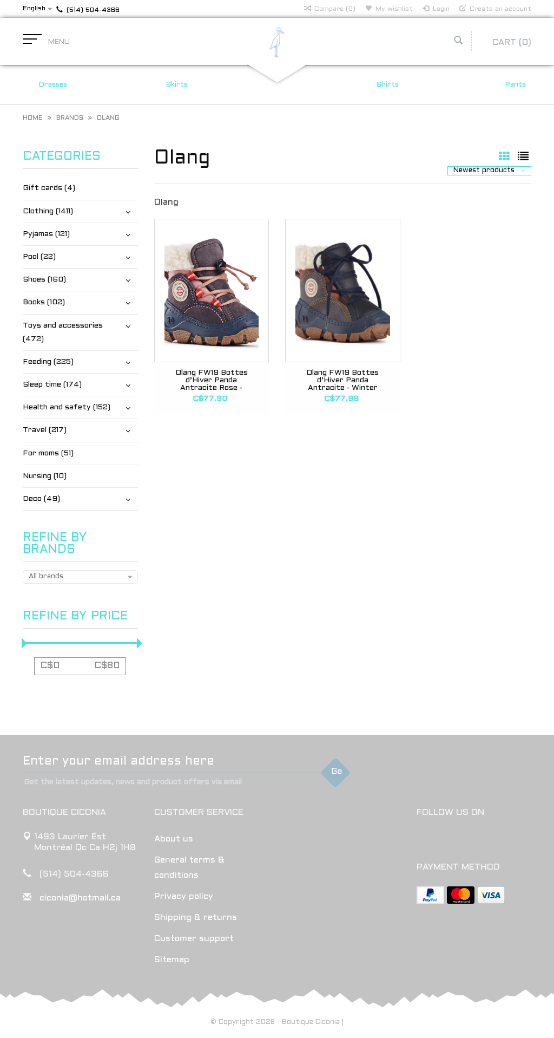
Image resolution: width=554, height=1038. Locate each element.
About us (173, 839)
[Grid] (505, 158)
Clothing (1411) (48, 211)
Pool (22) (39, 256)
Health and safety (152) (66, 407)
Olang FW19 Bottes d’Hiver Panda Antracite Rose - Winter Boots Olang (211, 380)
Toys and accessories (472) (63, 332)
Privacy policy (183, 896)
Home (33, 118)
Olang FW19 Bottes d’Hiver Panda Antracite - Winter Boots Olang (342, 380)
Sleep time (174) (52, 384)
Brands (69, 118)
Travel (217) (45, 430)
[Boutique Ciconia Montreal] (277, 42)
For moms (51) (48, 453)
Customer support (194, 939)
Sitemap (171, 960)
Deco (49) (41, 498)
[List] (523, 158)
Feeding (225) (48, 361)
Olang (108, 118)
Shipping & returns (195, 917)
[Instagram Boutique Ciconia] (445, 840)
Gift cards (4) (49, 188)
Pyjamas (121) (46, 234)
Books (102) (44, 302)
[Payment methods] (430, 895)
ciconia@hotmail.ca (80, 898)
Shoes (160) (44, 279)
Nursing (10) (45, 476)
